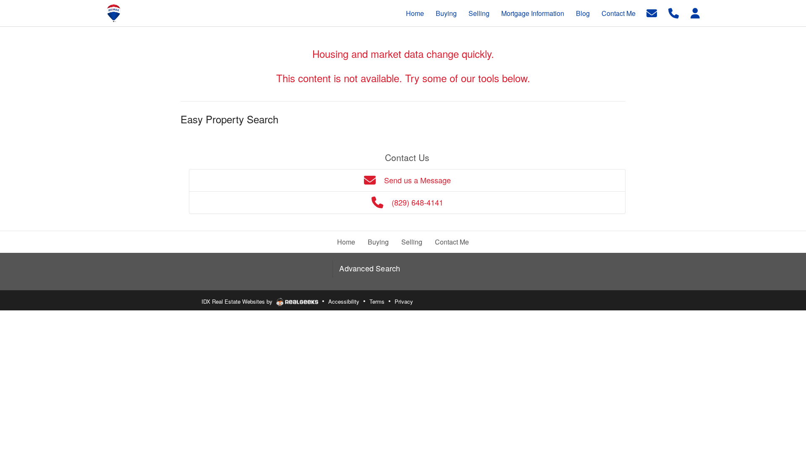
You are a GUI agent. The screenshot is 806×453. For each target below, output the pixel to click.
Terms (377, 301)
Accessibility (343, 301)
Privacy (404, 301)
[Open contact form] (651, 12)
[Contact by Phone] (673, 12)
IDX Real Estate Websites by (238, 301)
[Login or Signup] (695, 12)
